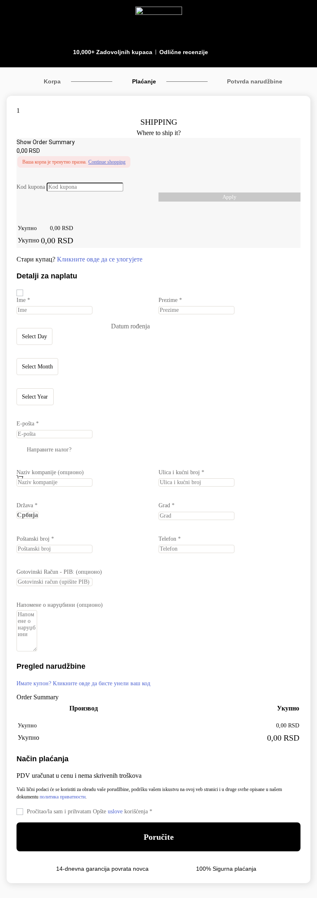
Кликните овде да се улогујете (99, 259)
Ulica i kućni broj (181, 472)
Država (27, 505)
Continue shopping (106, 162)
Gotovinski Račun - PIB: (59, 572)
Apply (229, 197)
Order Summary (38, 697)
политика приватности (62, 797)
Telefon (169, 539)
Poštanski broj (35, 539)
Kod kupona (31, 187)
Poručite (159, 836)
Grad (166, 505)
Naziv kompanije (50, 472)
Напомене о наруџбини (60, 605)
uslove (115, 811)
